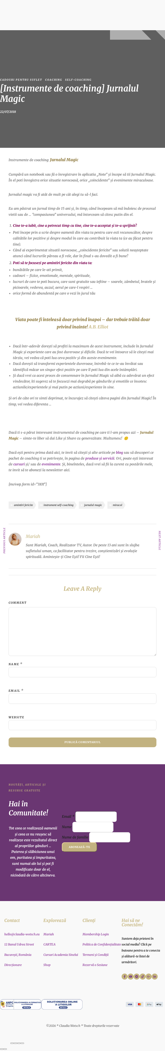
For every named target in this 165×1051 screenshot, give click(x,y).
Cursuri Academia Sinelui (60, 955)
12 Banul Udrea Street (19, 944)
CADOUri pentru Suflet (21, 79)
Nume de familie (75, 837)
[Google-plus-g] (149, 977)
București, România (17, 955)
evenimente (51, 464)
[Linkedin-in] (155, 977)
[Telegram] (137, 977)
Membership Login (95, 934)
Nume (67, 827)
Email (14, 691)
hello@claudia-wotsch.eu (22, 934)
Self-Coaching (78, 79)
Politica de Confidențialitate (101, 944)
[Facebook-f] (125, 977)
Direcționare (13, 965)
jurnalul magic (93, 505)
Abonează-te (79, 847)
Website (16, 717)
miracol (117, 505)
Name (14, 664)
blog (119, 452)
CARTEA (49, 944)
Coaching (53, 79)
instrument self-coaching (58, 505)
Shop (46, 965)
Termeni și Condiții (95, 955)
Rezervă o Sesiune (94, 965)
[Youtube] (131, 977)
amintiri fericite (23, 505)
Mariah (48, 934)
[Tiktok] (143, 977)
